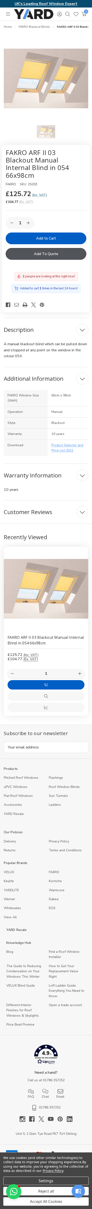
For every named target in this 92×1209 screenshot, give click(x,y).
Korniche (55, 881)
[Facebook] (10, 305)
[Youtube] (52, 1119)
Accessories (13, 804)
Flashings (56, 777)
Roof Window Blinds (64, 787)
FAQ (31, 1096)
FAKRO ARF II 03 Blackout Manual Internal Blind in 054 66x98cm (46, 640)
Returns (10, 850)
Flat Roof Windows (18, 796)
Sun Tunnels (58, 796)
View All (10, 917)
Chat (45, 1096)
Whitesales (12, 908)
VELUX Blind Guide (20, 985)
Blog (9, 951)
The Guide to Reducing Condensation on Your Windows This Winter (23, 971)
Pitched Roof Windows (21, 777)
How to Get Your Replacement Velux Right (63, 971)
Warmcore (56, 890)
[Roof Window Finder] (78, 1191)
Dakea (54, 899)
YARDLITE (11, 890)
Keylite (9, 881)
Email (60, 1096)
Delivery (10, 841)
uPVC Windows (15, 787)
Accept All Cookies (46, 1201)
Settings (46, 1180)
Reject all (46, 1191)
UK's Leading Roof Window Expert (46, 3)
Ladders (55, 804)
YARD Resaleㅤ (14, 814)
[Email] (18, 305)
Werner (9, 899)
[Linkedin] (69, 1119)
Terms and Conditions (65, 850)
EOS (52, 908)
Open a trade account (65, 1005)
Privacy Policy (59, 841)
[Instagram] (24, 1119)
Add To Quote (46, 253)
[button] (46, 1055)
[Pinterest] (44, 305)
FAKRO (54, 872)
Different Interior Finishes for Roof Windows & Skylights (22, 1010)
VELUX (9, 872)
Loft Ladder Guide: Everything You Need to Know (66, 990)
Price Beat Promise (20, 1024)
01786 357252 (54, 1080)
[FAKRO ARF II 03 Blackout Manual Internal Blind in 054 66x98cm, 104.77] (46, 589)
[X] (35, 305)
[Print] (27, 305)
